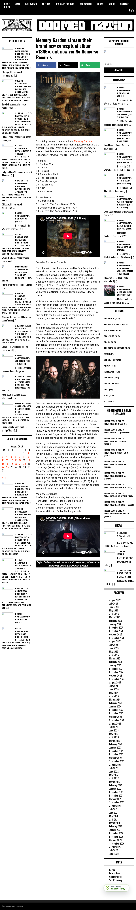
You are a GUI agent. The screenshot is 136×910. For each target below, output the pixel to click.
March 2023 (114, 740)
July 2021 (113, 809)
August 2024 (115, 682)
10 (3, 460)
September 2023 (116, 720)
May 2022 (113, 775)
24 (3, 467)
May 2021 (113, 816)
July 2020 (113, 850)
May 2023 (113, 733)
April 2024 (114, 696)
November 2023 (116, 713)
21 (20, 463)
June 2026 (114, 607)
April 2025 (114, 655)
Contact (124, 4)
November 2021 (116, 795)
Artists (46, 4)
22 (24, 463)
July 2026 (113, 603)
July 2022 (113, 768)
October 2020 (115, 840)
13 (16, 460)
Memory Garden (83, 141)
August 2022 (115, 764)
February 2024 (115, 703)
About (112, 4)
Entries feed (114, 873)
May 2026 (113, 610)
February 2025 (115, 661)
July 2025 (113, 644)
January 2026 (115, 624)
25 (7, 467)
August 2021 (115, 805)
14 (20, 460)
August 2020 (115, 847)
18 (7, 463)
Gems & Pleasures (65, 4)
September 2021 (116, 802)
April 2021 (113, 819)
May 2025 (113, 651)
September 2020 (116, 843)
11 (7, 460)
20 (16, 463)
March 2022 (114, 781)
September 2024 (116, 679)
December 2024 (116, 668)
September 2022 (116, 761)
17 (3, 463)
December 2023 (116, 709)
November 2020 (116, 836)
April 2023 (114, 737)
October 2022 (115, 757)
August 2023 (115, 723)
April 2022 (114, 778)
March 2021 (114, 823)
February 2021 (115, 826)
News (17, 4)
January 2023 (115, 747)
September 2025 (116, 638)
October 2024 (115, 675)
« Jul (4, 477)
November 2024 (116, 672)
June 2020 (114, 853)
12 (12, 460)
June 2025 (114, 648)
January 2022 (115, 788)
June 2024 (114, 689)
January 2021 (115, 829)
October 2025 (115, 634)
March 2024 (114, 699)
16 (29, 460)
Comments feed (116, 876)
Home (7, 4)
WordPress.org (115, 880)
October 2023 (115, 716)
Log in (112, 870)
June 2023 (114, 730)
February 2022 (115, 785)
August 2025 (115, 641)
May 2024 (113, 692)
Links (7, 7)
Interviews (31, 4)
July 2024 (113, 685)
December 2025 (116, 627)
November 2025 (116, 631)
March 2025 (114, 658)
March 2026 (114, 617)
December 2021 (116, 792)
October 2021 (115, 799)
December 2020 (116, 833)
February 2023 (115, 744)
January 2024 (115, 706)
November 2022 (116, 754)
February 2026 (115, 620)
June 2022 (114, 771)
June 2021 (113, 812)
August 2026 (115, 600)
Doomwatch (86, 4)
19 (12, 463)
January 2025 (115, 665)
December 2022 (116, 751)
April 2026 (114, 614)
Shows (100, 4)
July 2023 (113, 727)
